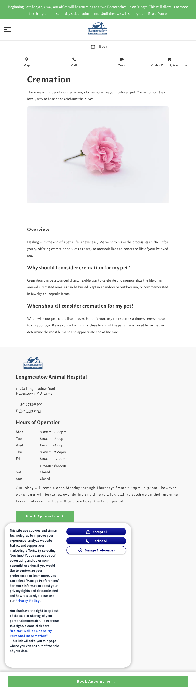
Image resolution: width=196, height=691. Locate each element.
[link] (98, 28)
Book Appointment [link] (45, 516)
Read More (157, 14)
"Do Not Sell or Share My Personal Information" (31, 633)
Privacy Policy (28, 601)
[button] (7, 29)
